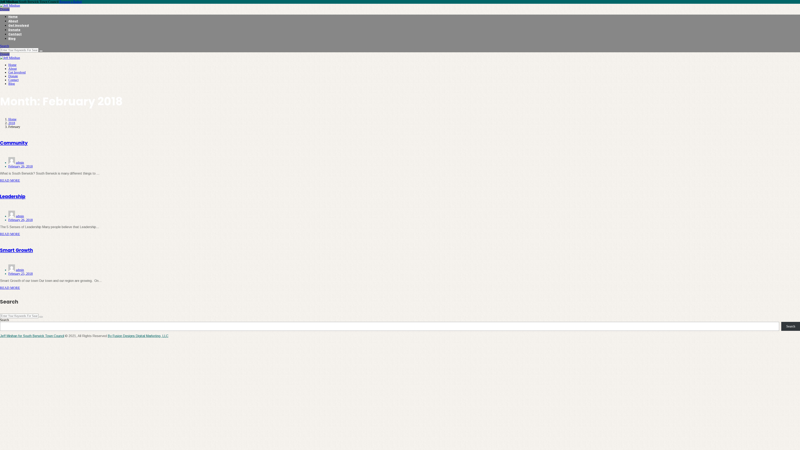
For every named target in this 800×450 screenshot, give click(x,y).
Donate (5, 9)
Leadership (12, 196)
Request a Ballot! (70, 2)
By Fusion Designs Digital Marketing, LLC (138, 336)
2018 (11, 123)
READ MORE (10, 180)
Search (4, 46)
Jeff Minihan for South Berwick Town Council (32, 336)
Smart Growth (16, 250)
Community (14, 143)
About (13, 21)
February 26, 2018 (20, 166)
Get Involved (18, 25)
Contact (15, 34)
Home (13, 17)
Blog (11, 38)
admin (20, 162)
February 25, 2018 (20, 273)
